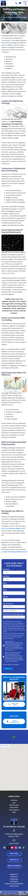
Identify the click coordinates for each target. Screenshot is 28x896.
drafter (10, 45)
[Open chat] (25, 893)
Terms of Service (7, 664)
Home (3, 17)
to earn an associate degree (11, 528)
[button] (25, 4)
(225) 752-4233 (14, 843)
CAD (12, 349)
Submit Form (8, 668)
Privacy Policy (15, 664)
